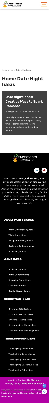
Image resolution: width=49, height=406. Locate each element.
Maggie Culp (13, 111)
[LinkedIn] (36, 170)
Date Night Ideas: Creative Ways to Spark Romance (24, 101)
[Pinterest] (44, 170)
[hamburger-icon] (44, 4)
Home (4, 70)
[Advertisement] (24, 34)
